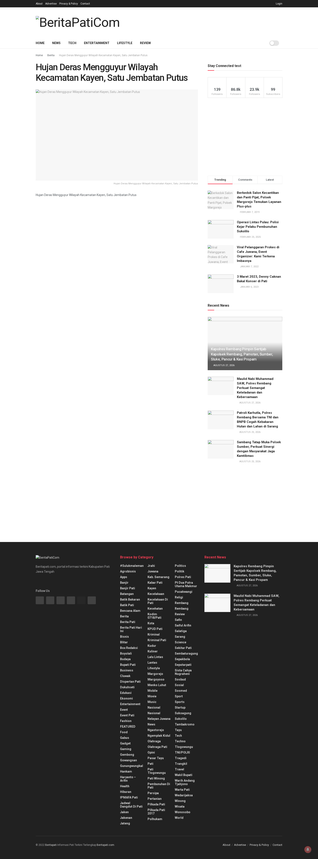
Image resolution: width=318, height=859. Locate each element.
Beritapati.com (105, 844)
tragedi (180, 758)
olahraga (154, 741)
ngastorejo (156, 730)
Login (278, 3)
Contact (85, 3)
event (124, 709)
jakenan (126, 817)
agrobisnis (128, 571)
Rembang (181, 608)
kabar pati (155, 582)
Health (124, 786)
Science (180, 642)
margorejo (155, 674)
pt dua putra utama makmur (186, 584)
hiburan (125, 792)
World (179, 817)
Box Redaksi (129, 648)
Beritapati (51, 844)
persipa (153, 793)
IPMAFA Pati (129, 797)
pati (150, 763)
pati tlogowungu (157, 771)
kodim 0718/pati (154, 615)
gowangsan (128, 760)
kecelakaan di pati (158, 601)
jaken (124, 812)
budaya (125, 659)
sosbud (180, 679)
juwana (153, 571)
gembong (127, 754)
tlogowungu (184, 747)
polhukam (155, 819)
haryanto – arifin (128, 778)
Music (152, 702)
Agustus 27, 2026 (223, 365)
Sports (180, 702)
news (151, 724)
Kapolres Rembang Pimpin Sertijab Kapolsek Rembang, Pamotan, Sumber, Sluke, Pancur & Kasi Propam (242, 354)
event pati (127, 715)
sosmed (181, 690)
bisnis (124, 636)
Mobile (152, 690)
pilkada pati (156, 804)
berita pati (127, 622)
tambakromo (184, 724)
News (56, 43)
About (39, 3)
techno (180, 741)
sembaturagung (186, 653)
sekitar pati (183, 648)
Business (126, 670)
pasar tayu (156, 758)
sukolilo (181, 718)
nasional (154, 707)
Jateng (125, 823)
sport (179, 696)
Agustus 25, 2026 (249, 432)
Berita (51, 55)
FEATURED (127, 726)
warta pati (182, 789)
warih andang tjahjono (185, 782)
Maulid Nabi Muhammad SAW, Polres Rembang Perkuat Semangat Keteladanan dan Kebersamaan (255, 388)
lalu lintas (155, 657)
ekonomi (126, 698)
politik (179, 571)
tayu (178, 730)
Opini (151, 752)
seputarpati (183, 664)
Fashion (126, 721)
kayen (152, 588)
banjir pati (127, 588)
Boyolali (126, 653)
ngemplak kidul (159, 735)
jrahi (151, 565)
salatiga (181, 631)
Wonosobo (182, 812)
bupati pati (128, 664)
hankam (126, 771)
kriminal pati (157, 640)
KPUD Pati (155, 629)
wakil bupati (183, 775)
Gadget (125, 743)
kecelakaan (156, 594)
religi (179, 597)
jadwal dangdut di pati (131, 804)
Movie (152, 696)
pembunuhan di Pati (159, 785)
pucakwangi (183, 591)
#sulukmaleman (132, 565)
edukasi (126, 693)
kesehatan (155, 608)
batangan (127, 594)
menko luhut (157, 685)
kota (151, 623)
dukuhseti (127, 687)
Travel (179, 769)
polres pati (183, 577)
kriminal (154, 634)
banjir (124, 582)
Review (145, 43)
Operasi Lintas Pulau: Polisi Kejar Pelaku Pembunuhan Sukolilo (258, 226)
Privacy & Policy (68, 3)
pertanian (155, 798)
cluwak (125, 676)
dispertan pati (130, 681)
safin (178, 620)
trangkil (181, 763)
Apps (123, 577)
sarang (180, 636)
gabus (124, 737)
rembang (181, 603)
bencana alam (130, 610)
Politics (180, 565)
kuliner (153, 651)
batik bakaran (130, 599)
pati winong (156, 778)
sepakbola (182, 659)
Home (40, 43)
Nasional (154, 713)
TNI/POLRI (182, 752)
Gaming (125, 749)
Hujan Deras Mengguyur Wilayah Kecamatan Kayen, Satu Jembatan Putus (103, 55)
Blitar (124, 642)
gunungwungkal (131, 766)
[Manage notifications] (307, 849)
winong (180, 801)
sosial (179, 685)
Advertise (51, 3)
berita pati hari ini (131, 629)
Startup (180, 707)
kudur (152, 645)
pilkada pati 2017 (156, 811)
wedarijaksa (184, 795)
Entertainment (96, 43)
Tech (72, 43)
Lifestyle (124, 43)
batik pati (127, 605)
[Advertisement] (204, 22)
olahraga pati (157, 747)
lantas (152, 662)
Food (124, 732)
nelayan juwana (159, 718)
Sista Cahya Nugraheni (183, 672)
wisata (180, 806)
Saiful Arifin (183, 625)
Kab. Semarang (158, 577)
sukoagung (183, 713)
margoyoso (156, 679)
